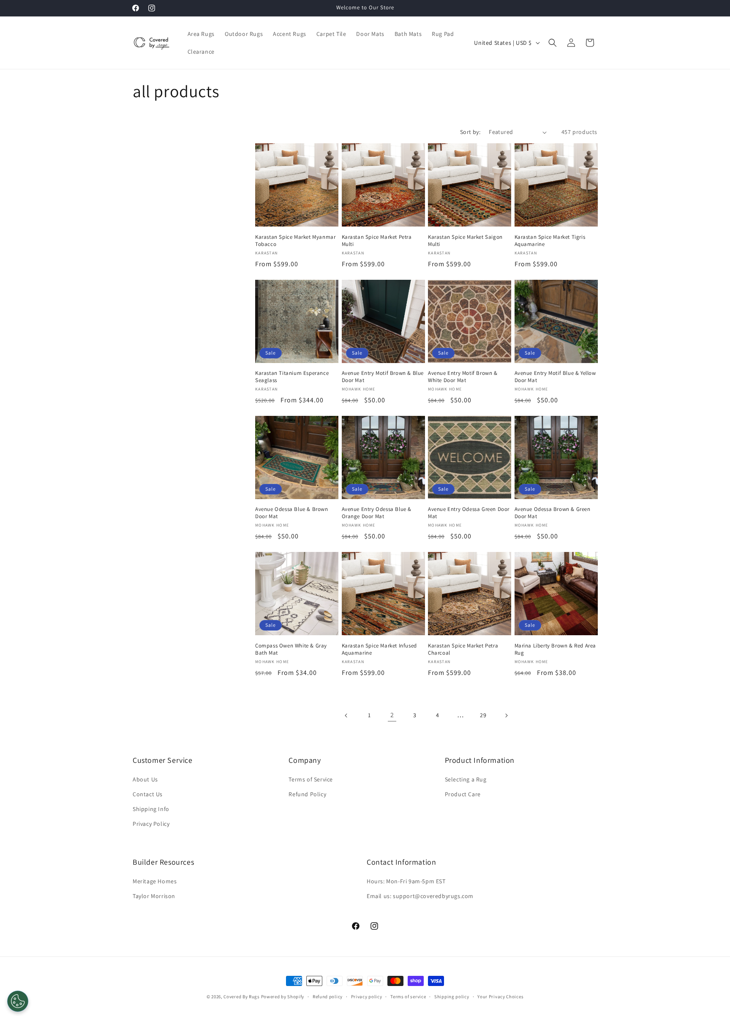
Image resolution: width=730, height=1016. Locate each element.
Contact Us (148, 794)
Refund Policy (307, 794)
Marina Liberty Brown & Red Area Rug (556, 649)
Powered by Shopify (283, 997)
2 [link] (392, 714)
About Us (145, 779)
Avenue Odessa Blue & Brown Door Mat (291, 513)
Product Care (463, 794)
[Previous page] (346, 715)
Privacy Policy (151, 824)
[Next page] (506, 715)
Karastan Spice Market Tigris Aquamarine (550, 241)
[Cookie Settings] (17, 1001)
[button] (552, 42)
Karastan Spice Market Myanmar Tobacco (295, 241)
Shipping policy (451, 996)
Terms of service (408, 996)
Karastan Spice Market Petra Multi (377, 241)
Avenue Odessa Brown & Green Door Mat (553, 513)
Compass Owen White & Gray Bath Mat (291, 649)
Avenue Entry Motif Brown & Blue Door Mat (383, 377)
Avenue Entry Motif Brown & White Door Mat (463, 377)
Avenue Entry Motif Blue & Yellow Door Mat (555, 377)
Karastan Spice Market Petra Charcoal (463, 649)
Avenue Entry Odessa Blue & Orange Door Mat (377, 513)
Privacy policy (366, 996)
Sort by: (470, 132)
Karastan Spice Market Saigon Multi (465, 241)
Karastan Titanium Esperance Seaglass (292, 377)
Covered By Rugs (241, 997)
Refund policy (328, 996)
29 (483, 715)
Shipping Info (151, 809)
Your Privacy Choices (500, 996)
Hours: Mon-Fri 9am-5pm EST (406, 881)
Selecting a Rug (466, 779)
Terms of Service (311, 779)
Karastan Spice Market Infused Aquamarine (379, 649)
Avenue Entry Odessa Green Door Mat (468, 513)
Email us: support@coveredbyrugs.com (420, 896)
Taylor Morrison (154, 896)
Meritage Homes (155, 881)
